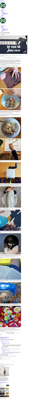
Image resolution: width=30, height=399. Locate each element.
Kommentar (1, 363)
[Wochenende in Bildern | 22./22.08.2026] (2, 390)
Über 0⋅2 (2, 9)
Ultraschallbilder (4, 12)
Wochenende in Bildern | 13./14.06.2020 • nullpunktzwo (8, 353)
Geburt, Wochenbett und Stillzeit (5, 13)
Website (0, 359)
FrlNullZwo (3, 343)
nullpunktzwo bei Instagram (3, 382)
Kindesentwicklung (4, 14)
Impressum (2, 15)
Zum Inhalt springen (2, 0)
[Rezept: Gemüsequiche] (7, 394)
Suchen (7, 385)
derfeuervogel (2, 340)
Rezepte (2, 10)
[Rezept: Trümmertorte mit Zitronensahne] (7, 390)
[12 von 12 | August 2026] (2, 394)
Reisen (2, 11)
